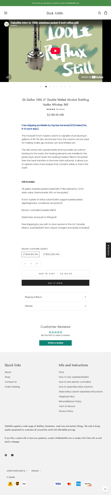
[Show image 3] (53, 86)
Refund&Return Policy (70, 401)
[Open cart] (105, 12)
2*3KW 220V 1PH (51, 254)
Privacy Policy (66, 411)
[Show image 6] (65, 86)
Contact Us (11, 381)
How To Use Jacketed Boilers (74, 377)
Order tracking (12, 386)
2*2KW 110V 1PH (30, 254)
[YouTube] (12, 455)
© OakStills (11, 477)
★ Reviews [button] (108, 250)
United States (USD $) (16, 471)
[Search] (99, 12)
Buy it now (55, 283)
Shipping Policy (67, 396)
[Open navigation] (5, 13)
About (8, 372)
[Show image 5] (61, 86)
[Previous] (40, 86)
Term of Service (67, 406)
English (35, 471)
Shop (7, 377)
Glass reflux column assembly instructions (81, 391)
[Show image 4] (57, 86)
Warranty (29, 305)
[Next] (70, 86)
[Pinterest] (6, 455)
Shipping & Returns (33, 296)
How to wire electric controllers (75, 381)
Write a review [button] (55, 342)
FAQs (61, 372)
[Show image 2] (49, 86)
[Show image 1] (46, 86)
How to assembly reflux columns (76, 386)
